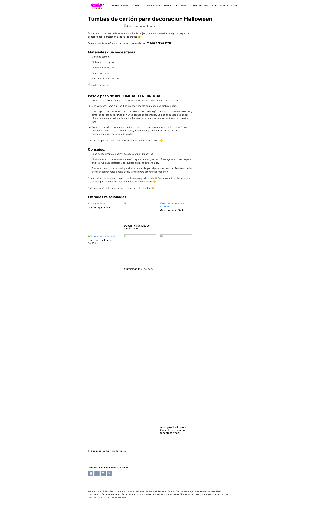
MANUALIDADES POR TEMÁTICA (197, 5)
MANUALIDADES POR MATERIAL (158, 5)
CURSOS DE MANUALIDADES (125, 5)
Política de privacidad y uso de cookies (107, 451)
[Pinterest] (103, 473)
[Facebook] (97, 473)
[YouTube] (90, 473)
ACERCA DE (226, 5)
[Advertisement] (214, 68)
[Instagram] (109, 473)
